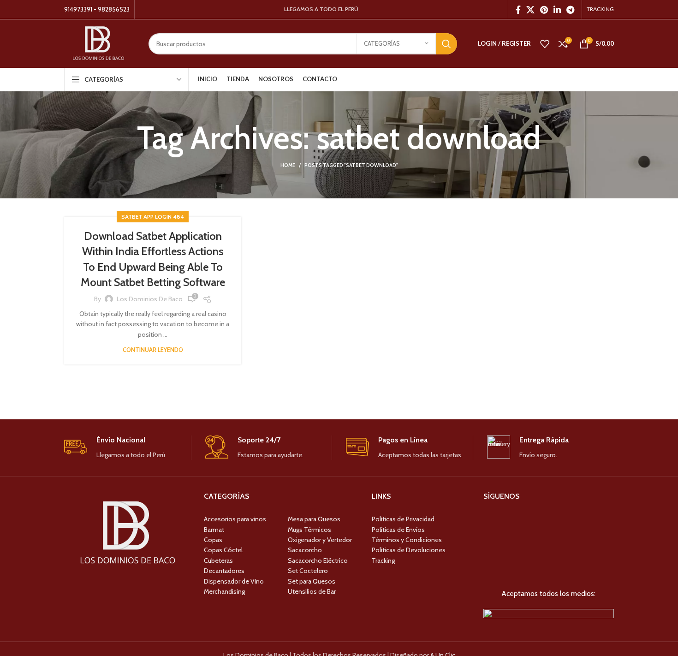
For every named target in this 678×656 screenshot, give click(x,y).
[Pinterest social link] (544, 10)
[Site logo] (99, 43)
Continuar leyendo (153, 350)
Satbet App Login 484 (152, 216)
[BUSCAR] (446, 43)
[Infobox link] (127, 447)
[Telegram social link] (570, 10)
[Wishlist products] (544, 44)
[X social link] (530, 10)
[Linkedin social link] (557, 10)
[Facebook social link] (518, 10)
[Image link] (548, 615)
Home (287, 165)
